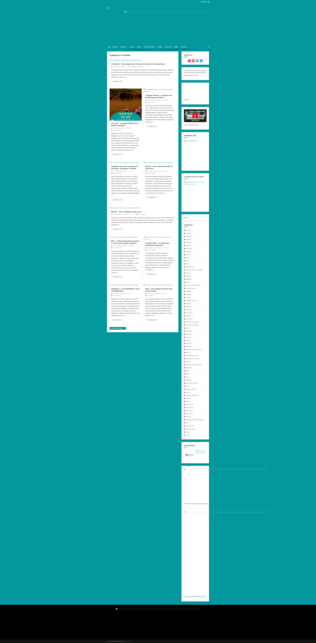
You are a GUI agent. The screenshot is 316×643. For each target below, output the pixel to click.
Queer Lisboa (189, 410)
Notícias (114, 47)
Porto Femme (189, 404)
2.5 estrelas (189, 236)
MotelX (187, 386)
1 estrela (188, 230)
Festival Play (189, 331)
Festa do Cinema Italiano (192, 325)
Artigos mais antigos (117, 328)
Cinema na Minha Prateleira (193, 285)
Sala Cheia (168, 47)
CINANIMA (188, 279)
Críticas (131, 47)
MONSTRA (188, 380)
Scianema (188, 416)
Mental (187, 374)
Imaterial (188, 340)
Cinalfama (188, 276)
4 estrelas (188, 245)
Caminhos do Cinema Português (194, 270)
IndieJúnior (188, 343)
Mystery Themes (127, 641)
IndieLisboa (189, 346)
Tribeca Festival (190, 426)
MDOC (187, 371)
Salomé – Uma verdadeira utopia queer (126, 212)
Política (188, 401)
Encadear (188, 306)
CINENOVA (188, 291)
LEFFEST (188, 352)
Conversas (188, 294)
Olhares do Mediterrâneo (192, 395)
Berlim (187, 264)
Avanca (188, 261)
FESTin (187, 328)
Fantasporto (189, 319)
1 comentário (150, 295)
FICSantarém (189, 334)
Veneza (188, 432)
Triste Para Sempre (191, 429)
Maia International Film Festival (194, 364)
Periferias (188, 398)
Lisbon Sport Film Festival (192, 358)
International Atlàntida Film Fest (194, 349)
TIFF (187, 423)
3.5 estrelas (189, 242)
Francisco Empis (128, 171)
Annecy (188, 254)
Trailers (139, 47)
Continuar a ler (118, 81)
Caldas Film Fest (190, 267)
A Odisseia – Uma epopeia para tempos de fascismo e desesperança (138, 64)
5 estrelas (188, 251)
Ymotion (188, 435)
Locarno (188, 361)
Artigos (160, 47)
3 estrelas (188, 239)
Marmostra (189, 367)
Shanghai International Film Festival (195, 419)
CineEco (188, 282)
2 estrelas (188, 233)
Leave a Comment (139, 66)
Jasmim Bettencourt (128, 66)
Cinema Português (149, 47)
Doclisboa (188, 303)
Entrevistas (123, 47)
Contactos (184, 47)
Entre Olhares (189, 312)
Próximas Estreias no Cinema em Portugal (195, 503)
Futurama (188, 337)
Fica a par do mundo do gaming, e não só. (195, 596)
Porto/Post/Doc (190, 407)
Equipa (176, 47)
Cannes (188, 273)
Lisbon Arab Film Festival (192, 355)
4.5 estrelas (189, 248)
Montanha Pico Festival (192, 383)
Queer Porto (189, 413)
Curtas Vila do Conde (191, 300)
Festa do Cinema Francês (192, 322)
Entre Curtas (189, 309)
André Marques (128, 293)
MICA (187, 377)
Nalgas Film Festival (191, 389)
